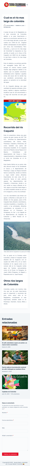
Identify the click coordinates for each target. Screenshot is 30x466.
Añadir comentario (7, 435)
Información (7, 27)
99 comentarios (15, 394)
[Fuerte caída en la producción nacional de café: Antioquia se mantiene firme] (15, 357)
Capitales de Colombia (9, 391)
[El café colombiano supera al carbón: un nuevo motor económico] (15, 333)
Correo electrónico (8, 420)
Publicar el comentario (10, 454)
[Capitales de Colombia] (15, 382)
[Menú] (27, 4)
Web (3, 428)
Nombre (5, 412)
